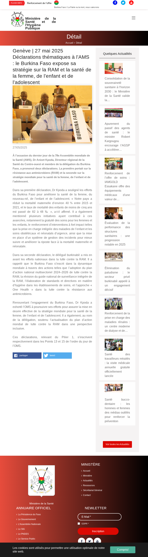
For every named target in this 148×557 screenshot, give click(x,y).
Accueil (86, 471)
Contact (87, 495)
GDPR (85, 524)
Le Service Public (26, 539)
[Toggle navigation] (133, 18)
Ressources (89, 485)
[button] (27, 355)
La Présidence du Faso (29, 514)
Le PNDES (23, 534)
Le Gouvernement (27, 519)
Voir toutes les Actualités (117, 444)
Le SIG (21, 529)
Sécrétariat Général (92, 490)
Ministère (87, 475)
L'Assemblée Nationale (29, 524)
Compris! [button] (123, 549)
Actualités (88, 480)
